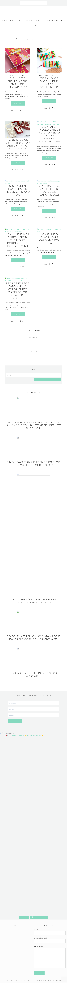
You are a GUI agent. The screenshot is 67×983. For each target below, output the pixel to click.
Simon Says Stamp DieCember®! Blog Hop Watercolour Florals (33, 464)
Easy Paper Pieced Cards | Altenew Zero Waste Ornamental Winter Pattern (49, 134)
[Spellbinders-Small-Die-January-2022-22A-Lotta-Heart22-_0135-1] (17, 73)
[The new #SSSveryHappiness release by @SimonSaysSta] (50, 778)
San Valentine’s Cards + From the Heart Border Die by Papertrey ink (17, 240)
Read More (17, 103)
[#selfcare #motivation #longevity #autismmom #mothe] (5, 744)
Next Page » (38, 330)
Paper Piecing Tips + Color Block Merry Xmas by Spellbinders (49, 81)
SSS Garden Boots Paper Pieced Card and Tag (17, 190)
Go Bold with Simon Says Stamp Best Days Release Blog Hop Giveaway (33, 638)
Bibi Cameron (33, 11)
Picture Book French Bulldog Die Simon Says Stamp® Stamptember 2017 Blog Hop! (33, 425)
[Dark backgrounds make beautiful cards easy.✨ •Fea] (28, 788)
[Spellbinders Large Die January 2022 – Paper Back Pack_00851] (49, 183)
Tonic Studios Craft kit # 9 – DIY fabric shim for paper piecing (17, 144)
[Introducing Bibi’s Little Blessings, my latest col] (16, 826)
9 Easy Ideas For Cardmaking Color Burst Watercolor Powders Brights (17, 291)
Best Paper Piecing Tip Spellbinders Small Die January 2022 (18, 81)
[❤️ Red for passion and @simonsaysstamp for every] (39, 800)
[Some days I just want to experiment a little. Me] (62, 791)
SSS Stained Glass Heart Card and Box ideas (49, 239)
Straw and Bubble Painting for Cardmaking (33, 675)
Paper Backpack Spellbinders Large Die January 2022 (49, 190)
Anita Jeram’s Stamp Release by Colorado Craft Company (33, 601)
